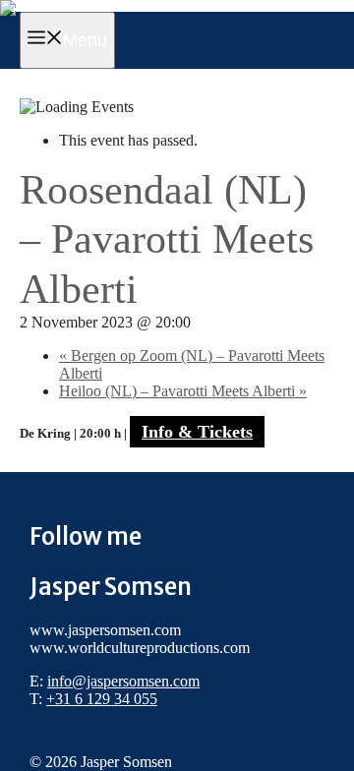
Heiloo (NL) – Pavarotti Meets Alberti (183, 391)
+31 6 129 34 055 (101, 698)
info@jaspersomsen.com (123, 681)
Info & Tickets (197, 432)
